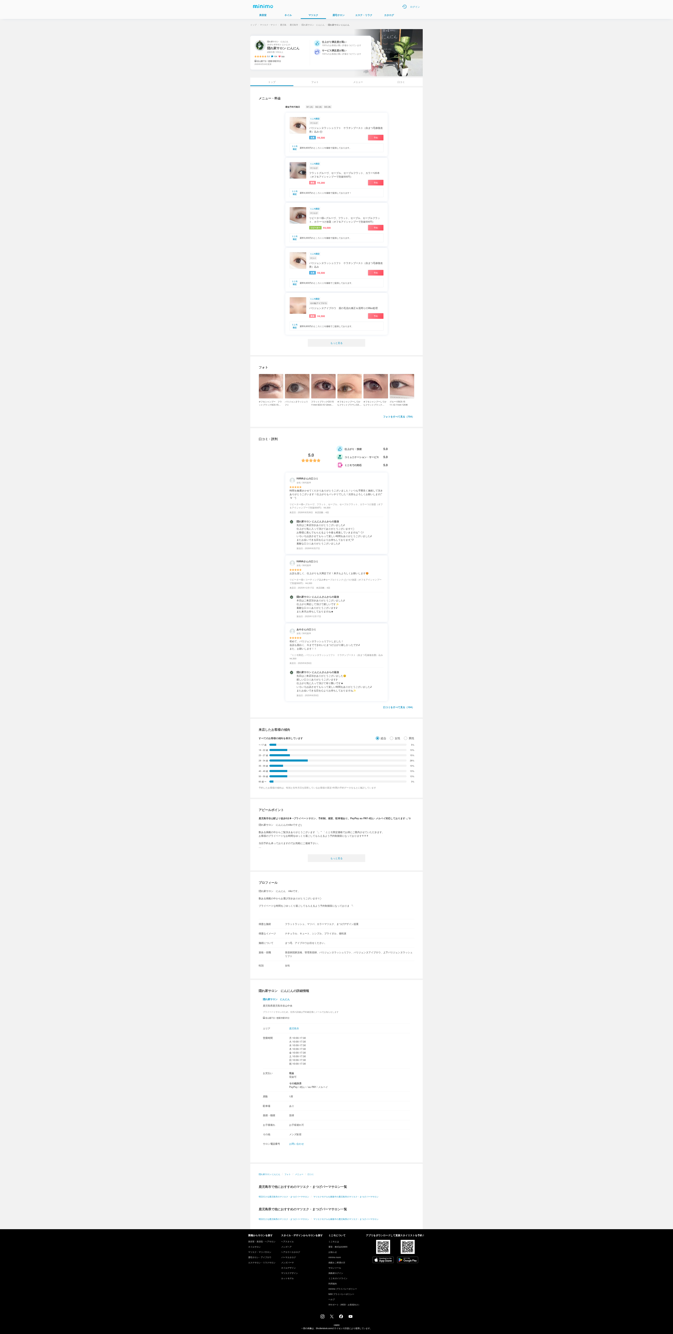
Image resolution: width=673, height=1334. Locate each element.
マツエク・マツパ (268, 24)
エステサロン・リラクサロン (262, 1262)
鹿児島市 (294, 24)
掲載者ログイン (335, 1272)
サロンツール (334, 1267)
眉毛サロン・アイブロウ (259, 1257)
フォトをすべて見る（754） (398, 416)
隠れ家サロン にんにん (313, 24)
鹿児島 (283, 24)
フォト (315, 82)
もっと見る (336, 343)
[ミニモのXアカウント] (332, 1317)
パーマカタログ (288, 1257)
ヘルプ (331, 1299)
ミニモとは (333, 1241)
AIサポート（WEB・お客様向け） (344, 1304)
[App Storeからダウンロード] (383, 1260)
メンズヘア (286, 1246)
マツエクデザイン (289, 1272)
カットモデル (287, 1278)
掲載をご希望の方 (336, 1262)
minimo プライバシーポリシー (342, 1288)
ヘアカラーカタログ (290, 1251)
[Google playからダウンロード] (407, 1260)
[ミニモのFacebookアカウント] (341, 1317)
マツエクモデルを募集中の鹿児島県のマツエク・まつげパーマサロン (346, 1218)
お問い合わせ (296, 1143)
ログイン (415, 6)
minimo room (334, 1257)
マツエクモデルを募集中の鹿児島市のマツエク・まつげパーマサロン (346, 1196)
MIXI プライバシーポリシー (341, 1293)
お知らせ (332, 1251)
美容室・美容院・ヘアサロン (262, 1241)
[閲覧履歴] (404, 6)
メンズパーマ (287, 1262)
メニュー (358, 82)
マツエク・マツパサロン (259, 1251)
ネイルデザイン (288, 1267)
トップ (253, 24)
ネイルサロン (254, 1246)
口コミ (401, 82)
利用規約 (332, 1283)
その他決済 (295, 1083)
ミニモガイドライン (337, 1278)
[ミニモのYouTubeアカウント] (350, 1317)
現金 (291, 1073)
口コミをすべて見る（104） (398, 707)
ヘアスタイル (287, 1241)
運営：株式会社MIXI (337, 1246)
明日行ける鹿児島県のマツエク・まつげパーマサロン (284, 1218)
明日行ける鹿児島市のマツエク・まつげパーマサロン (284, 1196)
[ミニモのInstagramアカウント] (322, 1317)
